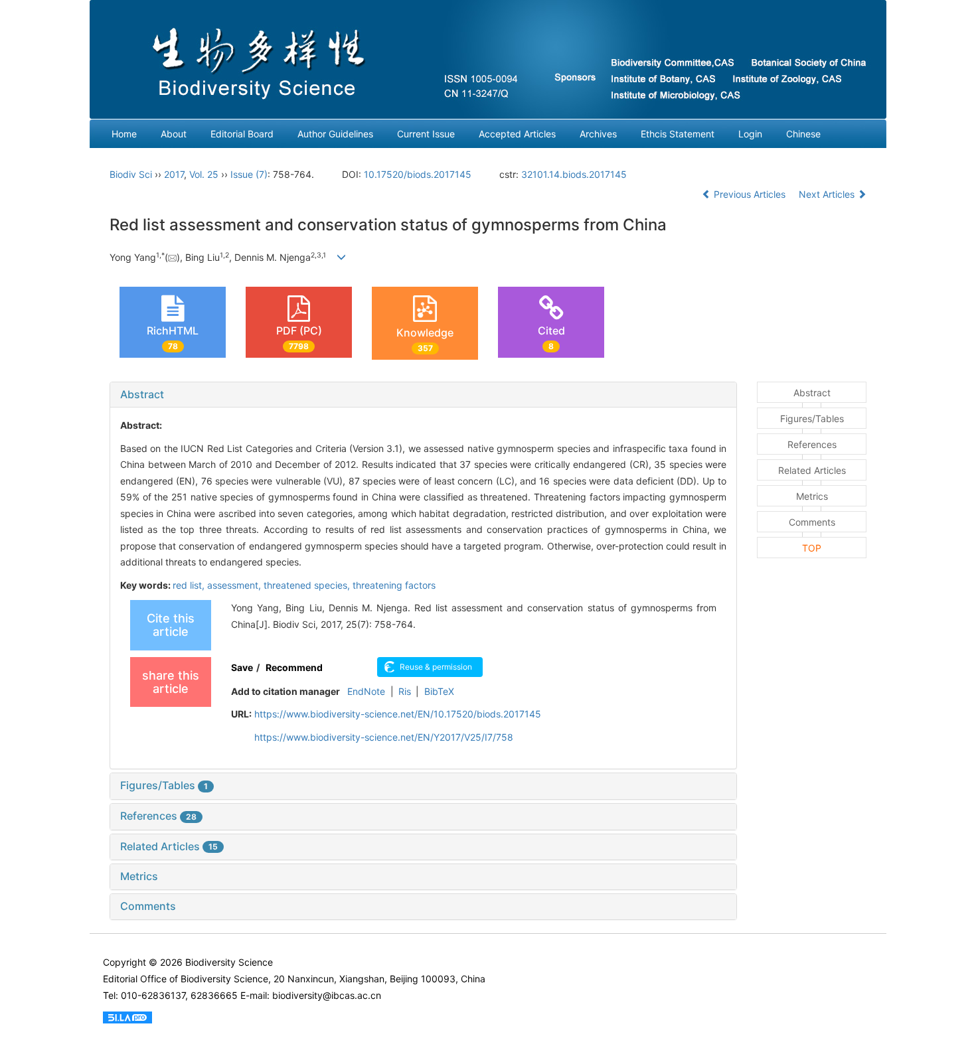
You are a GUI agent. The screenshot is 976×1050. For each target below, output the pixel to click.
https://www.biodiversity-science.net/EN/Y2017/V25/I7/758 (383, 737)
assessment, (235, 585)
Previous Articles (749, 194)
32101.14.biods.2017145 (574, 174)
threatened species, (308, 585)
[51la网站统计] (127, 1016)
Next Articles (828, 194)
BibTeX (439, 691)
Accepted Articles (517, 133)
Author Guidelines (335, 133)
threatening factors (394, 585)
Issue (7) (249, 174)
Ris (404, 691)
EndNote (366, 691)
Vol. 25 (203, 174)
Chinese (803, 133)
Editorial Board (242, 133)
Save (242, 667)
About (174, 133)
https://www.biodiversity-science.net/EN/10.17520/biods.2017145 (397, 713)
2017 (174, 174)
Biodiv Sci (131, 174)
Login (750, 133)
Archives (598, 133)
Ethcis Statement (677, 133)
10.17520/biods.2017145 (417, 174)
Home (124, 133)
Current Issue (426, 133)
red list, (190, 585)
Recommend (294, 667)
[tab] (423, 395)
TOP (811, 548)
